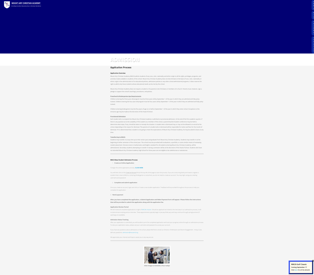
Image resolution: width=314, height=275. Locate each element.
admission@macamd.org (130, 232)
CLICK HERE (139, 168)
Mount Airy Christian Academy (157, 5)
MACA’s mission (146, 210)
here (296, 270)
